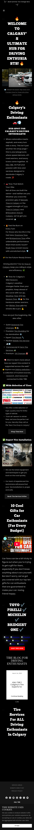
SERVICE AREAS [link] (17, 785)
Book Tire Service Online (17, 496)
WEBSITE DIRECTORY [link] (17, 788)
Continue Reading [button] (17, 696)
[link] (17, 685)
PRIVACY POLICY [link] (17, 791)
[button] (5, 10)
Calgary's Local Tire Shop (20, 92)
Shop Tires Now (17, 431)
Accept (17, 826)
